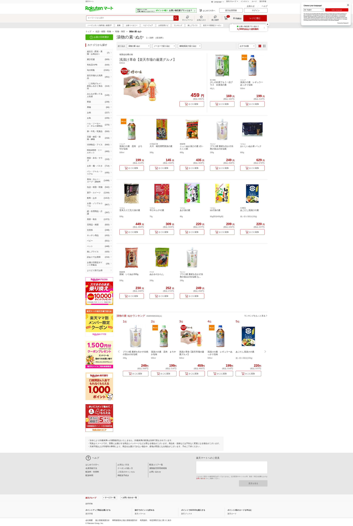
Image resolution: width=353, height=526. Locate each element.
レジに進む (255, 18)
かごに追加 (193, 104)
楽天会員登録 (231, 10)
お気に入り (201, 20)
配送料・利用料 (92, 472)
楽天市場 (263, 1)
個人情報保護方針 (102, 520)
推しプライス (193, 25)
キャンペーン (187, 20)
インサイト (245, 1)
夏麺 (118, 25)
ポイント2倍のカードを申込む (240, 510)
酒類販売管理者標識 (158, 468)
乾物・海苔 (120, 31)
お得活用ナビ (163, 25)
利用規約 (143, 520)
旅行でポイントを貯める (144, 510)
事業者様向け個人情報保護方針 (124, 520)
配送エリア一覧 (156, 465)
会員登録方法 (91, 468)
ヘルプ (265, 6)
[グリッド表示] (259, 46)
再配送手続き (123, 475)
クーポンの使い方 (125, 468)
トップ (88, 31)
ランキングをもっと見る (254, 316)
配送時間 (89, 475)
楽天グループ (231, 1)
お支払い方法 (123, 465)
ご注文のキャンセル (126, 472)
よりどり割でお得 (94, 270)
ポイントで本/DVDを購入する (193, 510)
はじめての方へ (209, 10)
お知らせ (251, 6)
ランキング (178, 25)
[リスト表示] (264, 46)
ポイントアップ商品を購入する (98, 510)
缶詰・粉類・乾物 (103, 31)
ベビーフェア (148, 25)
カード (254, 1)
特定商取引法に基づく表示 (160, 520)
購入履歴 (215, 20)
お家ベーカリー (131, 25)
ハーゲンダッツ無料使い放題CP (100, 25)
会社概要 (89, 520)
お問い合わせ (155, 472)
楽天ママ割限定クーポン (212, 25)
